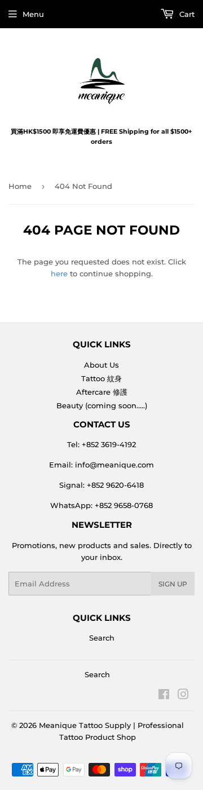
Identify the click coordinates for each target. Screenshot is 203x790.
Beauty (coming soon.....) (101, 405)
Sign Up (172, 584)
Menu (33, 14)
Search (101, 637)
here (59, 273)
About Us (101, 364)
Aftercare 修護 (101, 391)
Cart (186, 14)
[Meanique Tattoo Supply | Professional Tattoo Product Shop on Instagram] (183, 695)
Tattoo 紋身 (101, 378)
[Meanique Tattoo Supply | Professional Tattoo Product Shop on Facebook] (164, 695)
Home (20, 186)
